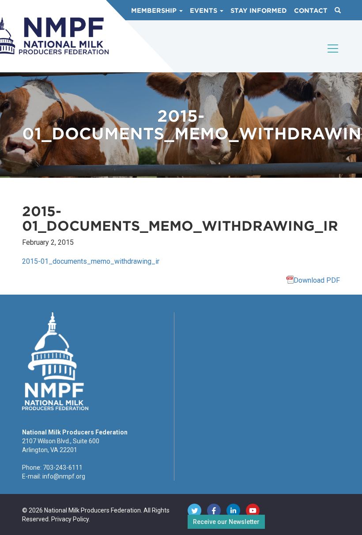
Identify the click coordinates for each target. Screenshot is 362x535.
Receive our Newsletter (226, 521)
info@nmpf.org (63, 476)
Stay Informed (258, 10)
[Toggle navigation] (333, 56)
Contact (311, 10)
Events (204, 10)
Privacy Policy (70, 519)
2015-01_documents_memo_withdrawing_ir (90, 261)
